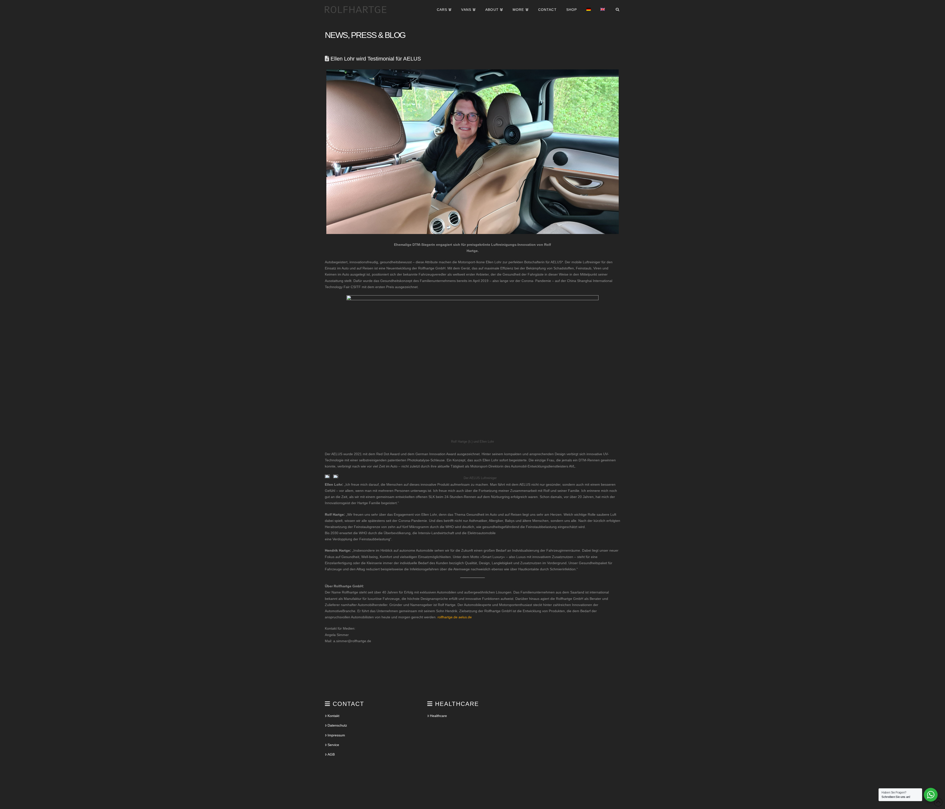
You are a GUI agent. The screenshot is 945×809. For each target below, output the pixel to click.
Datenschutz (337, 725)
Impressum (336, 735)
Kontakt (333, 716)
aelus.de (465, 617)
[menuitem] (589, 11)
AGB (331, 754)
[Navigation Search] (615, 11)
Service (333, 745)
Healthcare (438, 716)
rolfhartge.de (447, 617)
